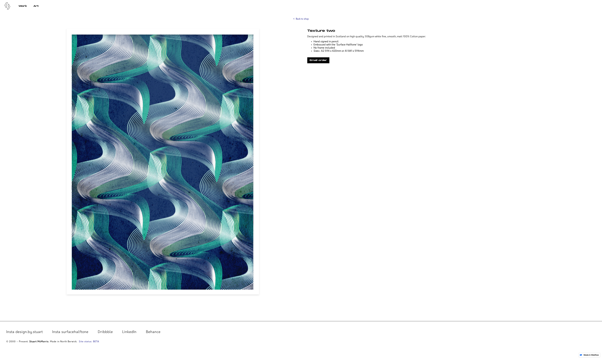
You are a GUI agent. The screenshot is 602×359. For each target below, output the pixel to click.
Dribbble (105, 332)
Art (36, 6)
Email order (318, 60)
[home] (7, 5)
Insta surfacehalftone (70, 332)
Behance (153, 332)
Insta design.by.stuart (24, 332)
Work (22, 6)
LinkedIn (129, 332)
